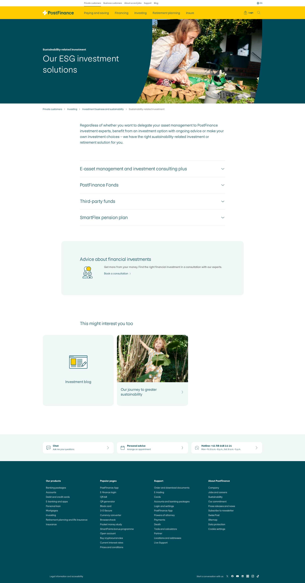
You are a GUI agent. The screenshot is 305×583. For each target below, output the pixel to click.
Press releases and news (221, 506)
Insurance (51, 524)
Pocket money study (111, 524)
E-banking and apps (57, 501)
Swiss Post (214, 515)
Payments (159, 519)
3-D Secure (106, 510)
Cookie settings (216, 528)
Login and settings (164, 506)
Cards (157, 496)
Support (147, 3)
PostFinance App (109, 487)
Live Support (161, 542)
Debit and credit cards (58, 496)
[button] (258, 12)
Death (157, 524)
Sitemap (212, 519)
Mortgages (52, 510)
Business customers (112, 3)
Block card (105, 506)
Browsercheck (108, 519)
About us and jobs (132, 3)
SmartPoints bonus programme (117, 528)
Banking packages (56, 487)
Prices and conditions (111, 547)
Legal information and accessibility (66, 576)
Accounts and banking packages (172, 501)
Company (213, 487)
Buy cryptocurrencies (111, 538)
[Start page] (58, 12)
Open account (108, 533)
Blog (156, 3)
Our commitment (217, 501)
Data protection (216, 524)
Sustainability (215, 496)
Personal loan (53, 506)
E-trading (159, 492)
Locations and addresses (167, 538)
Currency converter (110, 515)
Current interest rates (111, 542)
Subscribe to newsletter (221, 510)
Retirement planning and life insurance (67, 519)
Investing (72, 109)
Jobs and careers (217, 492)
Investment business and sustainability (103, 109)
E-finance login (108, 492)
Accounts (51, 492)
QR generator (107, 501)
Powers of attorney (164, 515)
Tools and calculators (165, 528)
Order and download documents (171, 487)
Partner (158, 533)
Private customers (92, 3)
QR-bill (103, 496)
